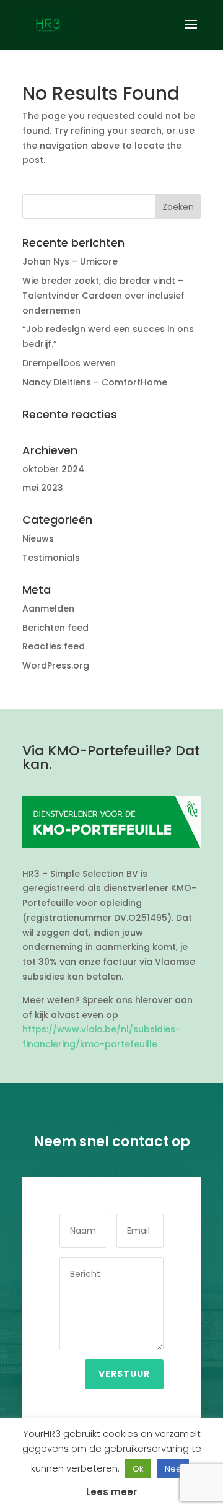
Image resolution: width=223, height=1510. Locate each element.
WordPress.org (55, 665)
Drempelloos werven (69, 363)
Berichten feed (55, 627)
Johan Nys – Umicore (70, 261)
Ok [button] (138, 1469)
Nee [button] (173, 1469)
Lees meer (111, 1491)
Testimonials (51, 557)
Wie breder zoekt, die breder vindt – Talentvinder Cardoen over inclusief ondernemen (103, 295)
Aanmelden (48, 608)
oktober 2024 (53, 469)
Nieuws (38, 538)
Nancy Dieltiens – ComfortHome (94, 382)
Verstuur (124, 1373)
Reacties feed (53, 646)
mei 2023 (42, 487)
